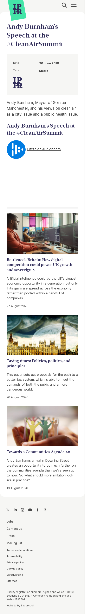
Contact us (14, 528)
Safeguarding (15, 574)
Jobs (10, 521)
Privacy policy (15, 562)
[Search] (64, 6)
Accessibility (14, 556)
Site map (12, 580)
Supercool (27, 605)
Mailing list (14, 543)
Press (11, 536)
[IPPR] (17, 9)
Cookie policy (15, 568)
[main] (42, 251)
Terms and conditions (20, 550)
